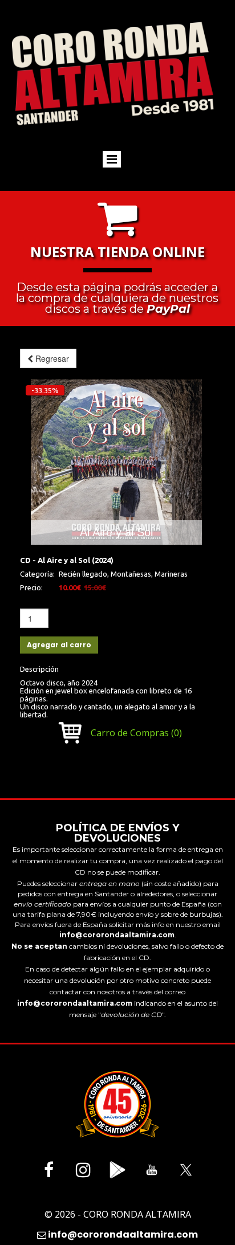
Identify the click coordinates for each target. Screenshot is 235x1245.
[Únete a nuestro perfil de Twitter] (186, 1169)
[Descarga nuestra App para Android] (117, 1169)
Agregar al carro (59, 645)
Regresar (51, 358)
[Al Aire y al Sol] (116, 462)
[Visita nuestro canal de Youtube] (151, 1169)
